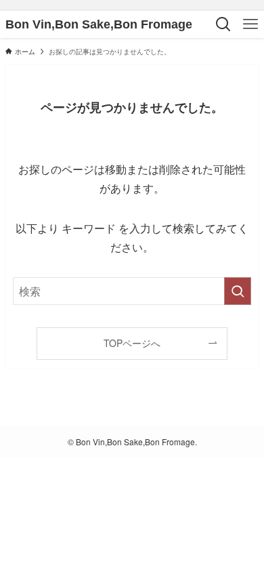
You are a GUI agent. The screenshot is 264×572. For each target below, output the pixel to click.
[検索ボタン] (223, 24)
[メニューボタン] (250, 24)
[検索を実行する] (237, 291)
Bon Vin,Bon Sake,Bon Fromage (98, 24)
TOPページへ (132, 343)
